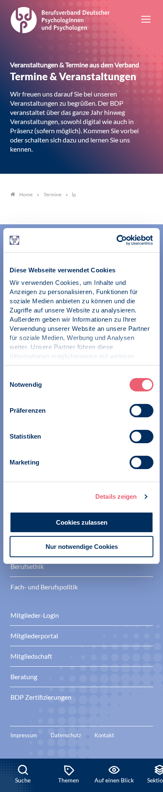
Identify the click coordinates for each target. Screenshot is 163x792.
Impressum (23, 735)
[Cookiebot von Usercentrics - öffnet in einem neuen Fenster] (117, 240)
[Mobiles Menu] (146, 20)
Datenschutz (66, 735)
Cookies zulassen (81, 522)
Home (26, 194)
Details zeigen (116, 496)
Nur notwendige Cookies (82, 546)
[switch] (141, 410)
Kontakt (104, 735)
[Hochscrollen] (148, 730)
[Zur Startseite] (60, 18)
